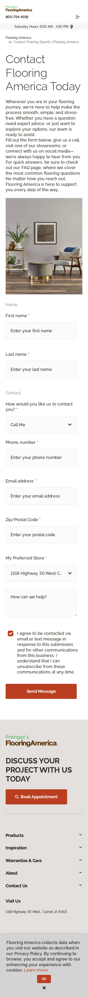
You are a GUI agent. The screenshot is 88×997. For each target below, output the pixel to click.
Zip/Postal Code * (23, 519)
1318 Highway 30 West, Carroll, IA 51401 (36, 912)
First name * (18, 315)
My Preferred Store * (26, 557)
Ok (44, 979)
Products (15, 835)
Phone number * (22, 442)
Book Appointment (39, 796)
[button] (41, 424)
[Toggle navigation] (77, 16)
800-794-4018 (17, 17)
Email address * (21, 480)
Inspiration (16, 847)
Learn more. (36, 970)
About (12, 873)
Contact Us (16, 885)
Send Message (41, 691)
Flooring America (18, 38)
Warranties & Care (24, 860)
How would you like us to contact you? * (39, 406)
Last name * (17, 354)
